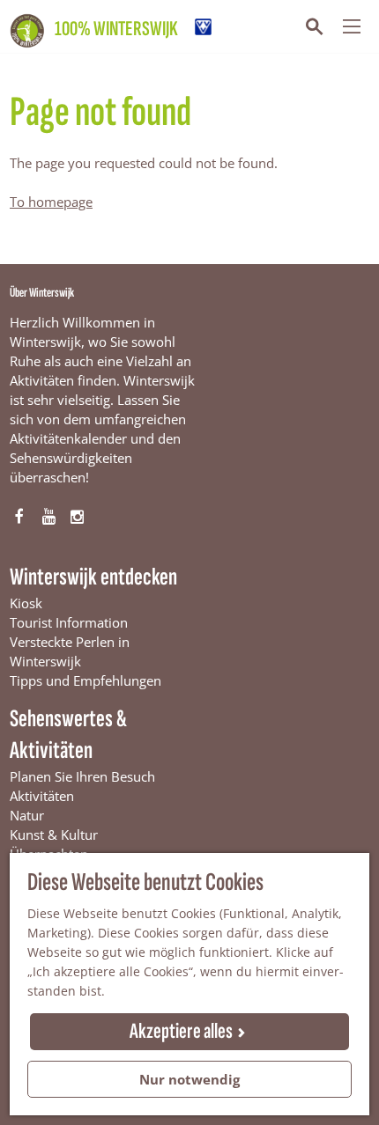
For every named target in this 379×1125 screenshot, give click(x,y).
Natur (27, 815)
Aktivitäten (42, 796)
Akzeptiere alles (181, 1031)
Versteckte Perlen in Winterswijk (70, 651)
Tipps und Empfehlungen (85, 680)
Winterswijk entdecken (93, 577)
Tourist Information (69, 622)
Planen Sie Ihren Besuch (82, 776)
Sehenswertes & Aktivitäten (68, 734)
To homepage (51, 201)
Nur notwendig (189, 1079)
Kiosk (26, 603)
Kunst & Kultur (54, 834)
